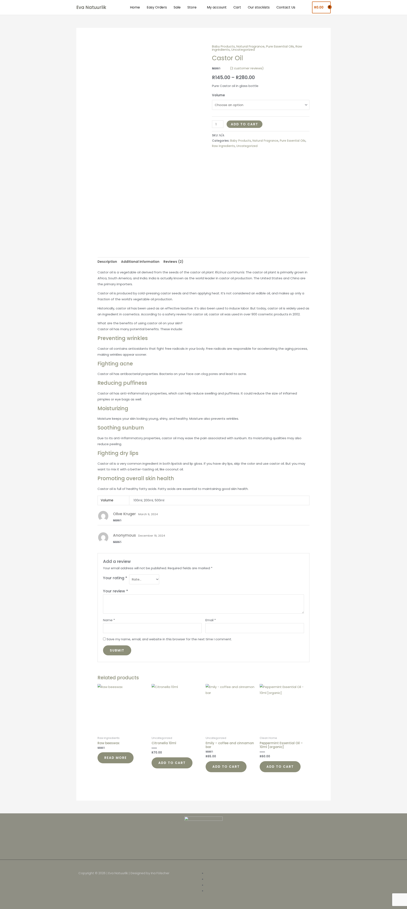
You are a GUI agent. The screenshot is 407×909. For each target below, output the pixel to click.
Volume (218, 95)
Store (192, 7)
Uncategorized (243, 49)
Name (109, 620)
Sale (177, 7)
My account (217, 7)
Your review (115, 591)
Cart (237, 7)
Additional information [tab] (140, 261)
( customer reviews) (247, 68)
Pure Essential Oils (280, 46)
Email (210, 620)
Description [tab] (107, 261)
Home (135, 7)
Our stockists (259, 7)
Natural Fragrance (250, 46)
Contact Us (285, 7)
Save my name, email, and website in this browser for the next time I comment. (169, 639)
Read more (115, 757)
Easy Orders (157, 7)
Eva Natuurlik (91, 7)
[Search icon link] (305, 7)
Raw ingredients (223, 146)
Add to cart (244, 124)
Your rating (115, 577)
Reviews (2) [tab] (173, 261)
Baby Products (223, 46)
